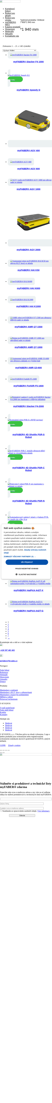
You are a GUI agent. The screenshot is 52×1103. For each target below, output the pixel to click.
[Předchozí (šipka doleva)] (1, 752)
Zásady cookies (14, 745)
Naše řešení (4, 670)
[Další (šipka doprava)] (4, 752)
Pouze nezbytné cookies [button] (26, 568)
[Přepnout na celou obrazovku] (4, 750)
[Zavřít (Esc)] (9, 750)
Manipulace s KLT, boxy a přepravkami (16, 692)
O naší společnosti (7, 708)
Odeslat (22, 815)
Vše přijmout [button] (27, 562)
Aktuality (9, 34)
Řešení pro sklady (10, 14)
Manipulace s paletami (9, 690)
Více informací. (43, 811)
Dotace (3, 681)
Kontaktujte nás (12, 36)
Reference (4, 672)
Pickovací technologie (9, 699)
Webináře (9, 31)
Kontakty (3, 715)
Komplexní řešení (10, 10)
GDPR (3, 745)
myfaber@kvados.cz (8, 661)
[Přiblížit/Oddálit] (1, 750)
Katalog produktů (12, 27)
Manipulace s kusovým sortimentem (14, 695)
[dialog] (26, 551)
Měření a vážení (6, 697)
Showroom (10, 29)
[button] (26, 556)
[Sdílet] (6, 750)
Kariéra (3, 712)
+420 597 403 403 (7, 650)
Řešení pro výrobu (10, 19)
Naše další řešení (6, 710)
